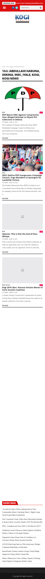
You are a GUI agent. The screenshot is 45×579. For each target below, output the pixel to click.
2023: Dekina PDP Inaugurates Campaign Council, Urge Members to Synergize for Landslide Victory (22, 177)
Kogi (35, 75)
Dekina (7, 75)
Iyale (26, 75)
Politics (7, 285)
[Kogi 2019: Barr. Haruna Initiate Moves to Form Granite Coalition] (22, 270)
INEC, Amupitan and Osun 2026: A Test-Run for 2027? (21, 526)
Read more (5, 138)
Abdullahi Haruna (24, 71)
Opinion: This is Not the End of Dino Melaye (19, 235)
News (3, 112)
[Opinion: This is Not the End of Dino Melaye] (22, 217)
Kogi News (10, 78)
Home (3, 66)
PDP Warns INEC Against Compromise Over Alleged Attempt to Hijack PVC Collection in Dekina (20, 117)
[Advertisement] (22, 46)
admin (6, 122)
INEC (18, 75)
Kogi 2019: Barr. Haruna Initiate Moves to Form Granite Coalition (22, 288)
